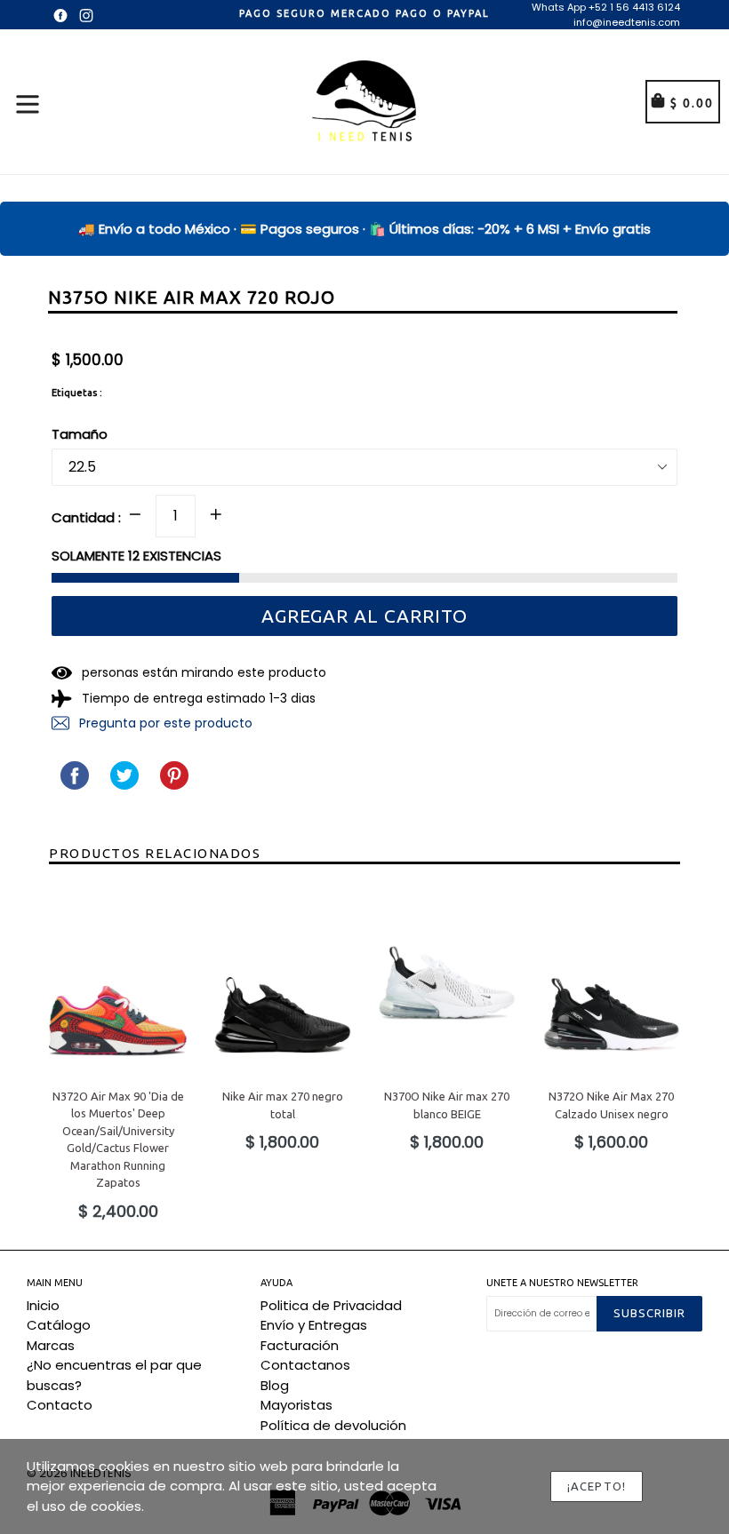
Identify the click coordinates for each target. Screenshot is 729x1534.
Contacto (59, 1404)
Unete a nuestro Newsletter (562, 1282)
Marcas (51, 1345)
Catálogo (59, 1324)
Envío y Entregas (313, 1324)
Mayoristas (296, 1404)
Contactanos (305, 1364)
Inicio (43, 1305)
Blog (274, 1385)
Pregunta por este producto (164, 723)
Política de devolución (333, 1425)
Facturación (299, 1345)
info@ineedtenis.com (626, 22)
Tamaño (80, 434)
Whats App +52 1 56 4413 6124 (606, 7)
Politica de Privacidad (331, 1305)
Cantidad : (86, 517)
